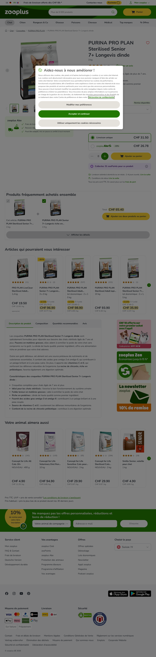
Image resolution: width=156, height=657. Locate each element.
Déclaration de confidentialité (101, 97)
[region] (79, 97)
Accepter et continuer (79, 113)
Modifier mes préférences (79, 104)
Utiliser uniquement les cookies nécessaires (79, 123)
